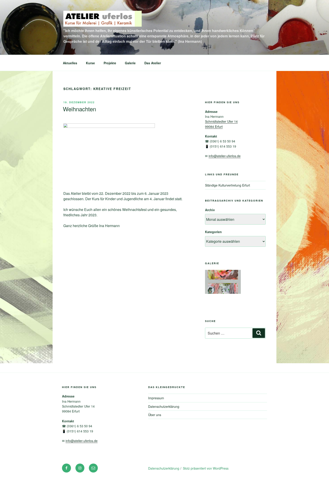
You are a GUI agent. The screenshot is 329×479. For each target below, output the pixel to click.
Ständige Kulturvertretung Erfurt (227, 185)
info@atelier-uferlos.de (225, 156)
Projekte (110, 63)
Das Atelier (152, 63)
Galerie (130, 63)
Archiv (210, 210)
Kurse (90, 63)
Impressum (156, 398)
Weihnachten (79, 109)
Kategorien (213, 232)
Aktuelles (70, 63)
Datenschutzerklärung (163, 406)
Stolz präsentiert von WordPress (206, 468)
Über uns (154, 414)
